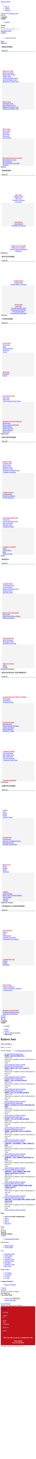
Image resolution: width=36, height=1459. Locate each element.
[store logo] (13, 13)
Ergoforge (9, 1254)
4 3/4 (8, 1274)
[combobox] (10, 29)
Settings (3, 1017)
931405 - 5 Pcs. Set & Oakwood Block (17, 1119)
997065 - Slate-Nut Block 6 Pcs (14, 1056)
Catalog (7, 8)
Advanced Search (6, 31)
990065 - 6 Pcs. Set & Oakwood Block (17, 1092)
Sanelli (9, 1245)
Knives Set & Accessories (12, 1033)
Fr (4, 15)
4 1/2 (8, 1273)
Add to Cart (8, 1057)
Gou (8, 1257)
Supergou (10, 1264)
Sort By (3, 1050)
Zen (8, 1266)
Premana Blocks (12, 1239)
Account (3, 1015)
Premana (9, 1261)
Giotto (8, 1256)
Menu (2, 41)
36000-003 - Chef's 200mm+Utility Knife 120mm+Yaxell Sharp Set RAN (18, 1172)
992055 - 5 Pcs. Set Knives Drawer (16, 1080)
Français (7, 22)
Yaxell (9, 1247)
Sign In (7, 6)
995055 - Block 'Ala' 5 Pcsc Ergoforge (17, 1068)
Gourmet (9, 1259)
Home (6, 1029)
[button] (10, 1064)
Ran (8, 1263)
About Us (8, 10)
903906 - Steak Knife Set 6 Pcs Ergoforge (18, 1131)
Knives (7, 1031)
